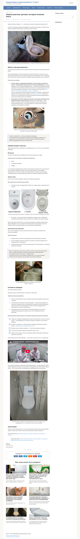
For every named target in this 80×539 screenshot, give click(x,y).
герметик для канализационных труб (25, 326)
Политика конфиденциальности (13, 535)
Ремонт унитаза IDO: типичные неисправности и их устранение (38, 518)
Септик (8, 7)
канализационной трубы (36, 93)
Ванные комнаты (59, 7)
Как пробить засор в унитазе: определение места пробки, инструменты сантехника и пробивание (14, 499)
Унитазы (17, 19)
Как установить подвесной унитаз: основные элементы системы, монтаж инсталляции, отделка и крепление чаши (16, 476)
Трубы (33, 7)
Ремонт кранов (41, 7)
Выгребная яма (16, 7)
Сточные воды (26, 7)
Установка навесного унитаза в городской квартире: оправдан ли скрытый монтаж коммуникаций (39, 498)
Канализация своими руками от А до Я (22, 2)
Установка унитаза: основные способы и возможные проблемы (15, 518)
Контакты (71, 2)
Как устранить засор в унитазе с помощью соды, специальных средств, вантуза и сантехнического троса (38, 476)
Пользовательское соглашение (12, 536)
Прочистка (49, 7)
